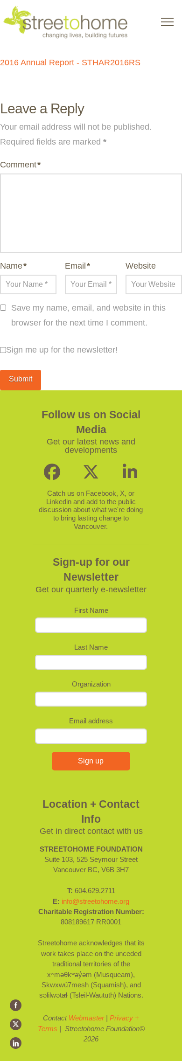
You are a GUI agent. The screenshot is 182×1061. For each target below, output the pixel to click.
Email (77, 265)
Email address (91, 721)
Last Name (91, 647)
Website (141, 265)
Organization (91, 684)
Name (13, 265)
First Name (91, 610)
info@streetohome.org (95, 901)
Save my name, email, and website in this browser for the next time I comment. (88, 315)
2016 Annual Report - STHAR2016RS (70, 62)
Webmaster (86, 1018)
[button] (167, 21)
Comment (20, 164)
